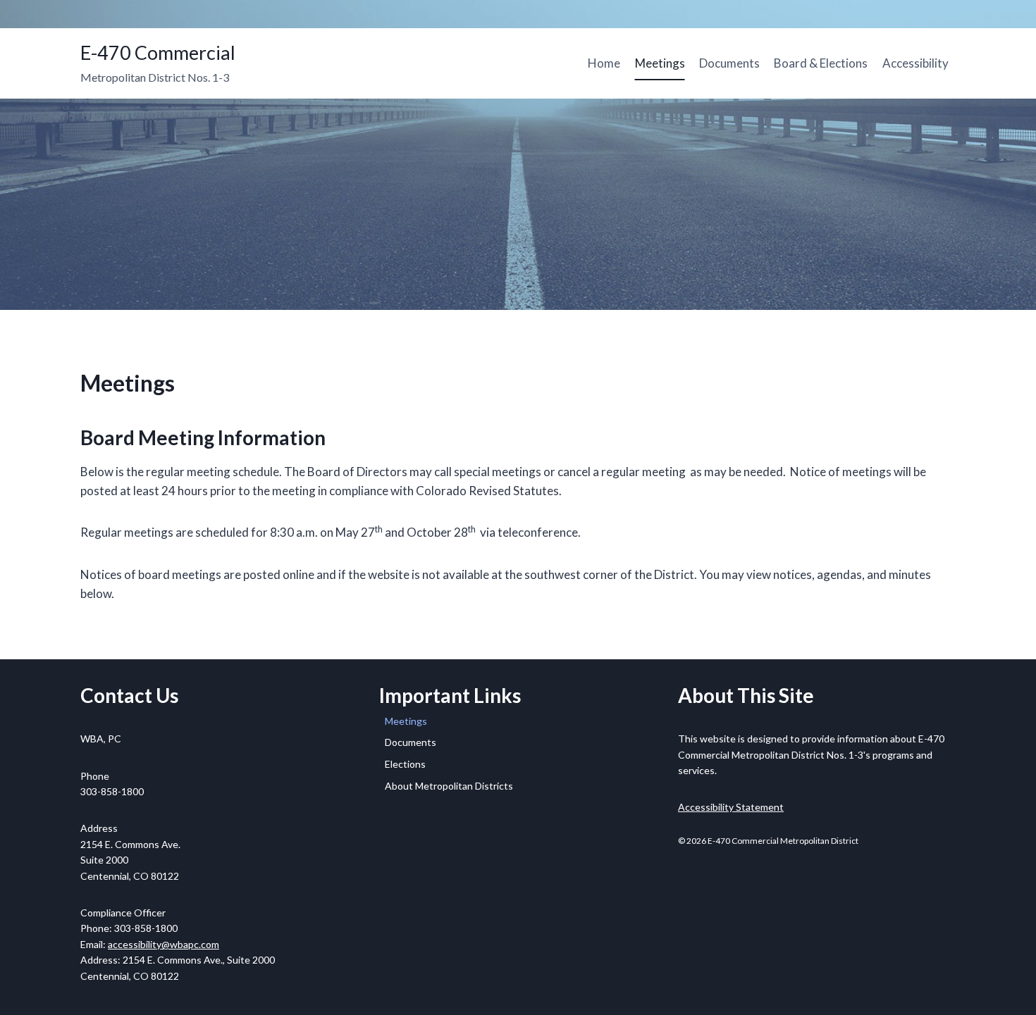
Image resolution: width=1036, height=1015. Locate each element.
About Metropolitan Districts (449, 786)
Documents (729, 63)
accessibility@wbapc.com (163, 944)
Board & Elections (821, 63)
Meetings (660, 63)
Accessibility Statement (731, 807)
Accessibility (915, 63)
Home (604, 63)
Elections (405, 764)
